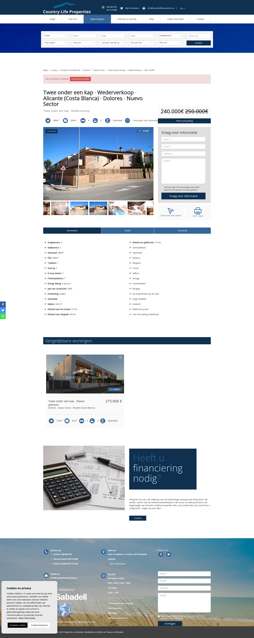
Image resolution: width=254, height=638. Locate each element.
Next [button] (151, 163)
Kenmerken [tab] (72, 230)
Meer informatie (117, 563)
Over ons (72, 19)
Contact (200, 19)
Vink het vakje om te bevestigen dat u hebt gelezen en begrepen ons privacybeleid (181, 188)
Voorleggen (170, 623)
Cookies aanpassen (39, 625)
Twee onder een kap (116, 70)
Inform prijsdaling (184, 120)
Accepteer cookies (17, 625)
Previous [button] (45, 163)
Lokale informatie (175, 19)
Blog (151, 19)
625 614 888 (112, 10)
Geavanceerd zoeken (80, 79)
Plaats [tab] (128, 230)
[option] (98, 163)
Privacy (108, 632)
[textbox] (85, 35)
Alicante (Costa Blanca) (70, 70)
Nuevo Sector (99, 70)
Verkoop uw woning (126, 19)
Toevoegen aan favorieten (145, 120)
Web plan (119, 632)
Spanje (54, 70)
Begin (52, 19)
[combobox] (84, 35)
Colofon (99, 632)
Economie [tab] (182, 230)
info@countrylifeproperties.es (161, 8)
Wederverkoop (135, 70)
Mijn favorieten (132, 8)
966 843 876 (112, 7)
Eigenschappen (97, 19)
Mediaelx (89, 632)
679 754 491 (73, 563)
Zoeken (198, 43)
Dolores (86, 70)
